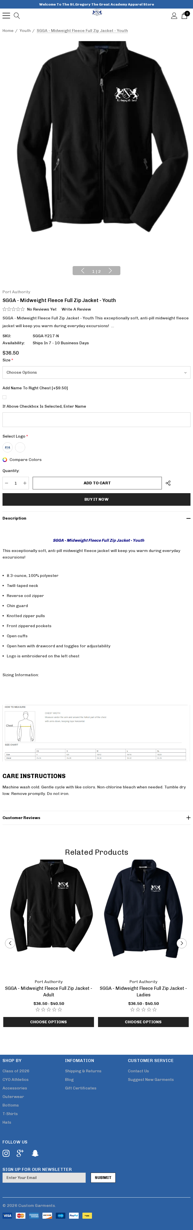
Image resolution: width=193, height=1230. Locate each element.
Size (8, 360)
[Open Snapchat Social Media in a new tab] (35, 1153)
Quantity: (11, 470)
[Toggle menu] (6, 15)
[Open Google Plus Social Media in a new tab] (20, 1153)
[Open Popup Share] (168, 483)
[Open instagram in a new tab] (6, 1153)
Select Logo (15, 436)
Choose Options (48, 1022)
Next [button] (110, 271)
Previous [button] (83, 271)
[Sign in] (174, 15)
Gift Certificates (80, 1088)
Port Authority (16, 291)
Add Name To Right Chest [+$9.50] (35, 388)
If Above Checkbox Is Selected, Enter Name (44, 406)
